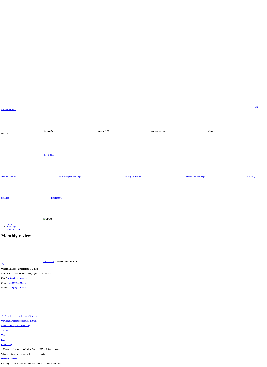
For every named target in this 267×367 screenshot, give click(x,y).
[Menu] (43, 21)
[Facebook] (64, 107)
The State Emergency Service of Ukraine (19, 316)
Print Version (48, 261)
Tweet (4, 264)
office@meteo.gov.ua (17, 278)
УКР (257, 107)
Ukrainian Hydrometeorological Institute (19, 321)
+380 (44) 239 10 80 (17, 288)
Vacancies (5, 335)
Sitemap (4, 330)
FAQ (3, 340)
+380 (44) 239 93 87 (17, 283)
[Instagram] (149, 107)
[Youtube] (106, 107)
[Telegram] (191, 107)
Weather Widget (9, 359)
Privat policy (6, 344)
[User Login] (22, 107)
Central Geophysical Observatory (15, 325)
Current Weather (8, 109)
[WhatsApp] (233, 107)
